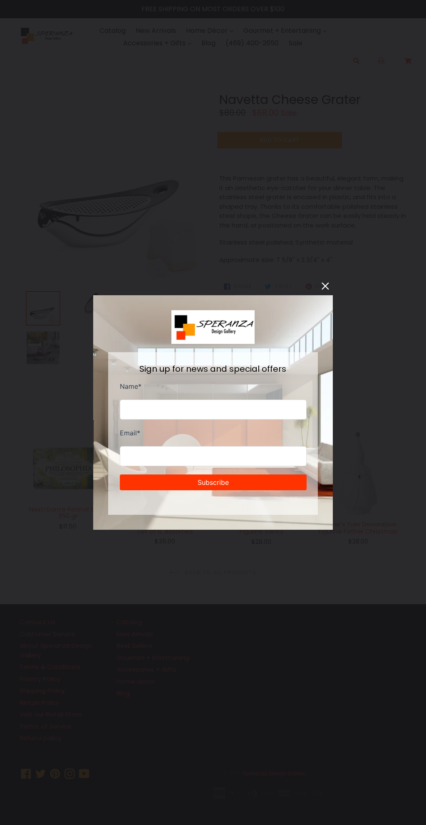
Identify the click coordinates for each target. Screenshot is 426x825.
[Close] (325, 286)
